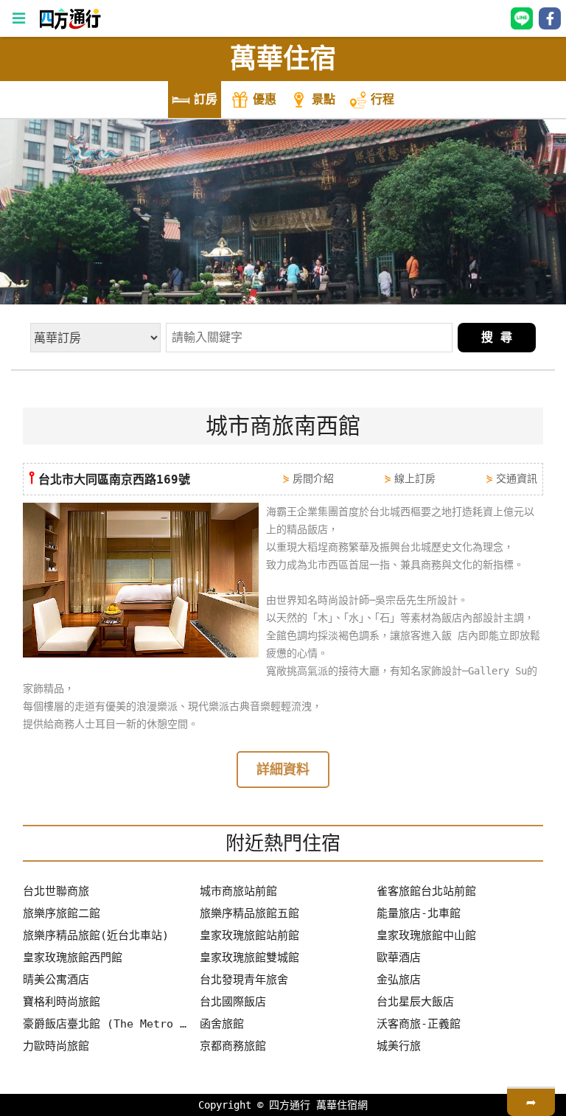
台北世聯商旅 (56, 891)
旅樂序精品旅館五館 (249, 913)
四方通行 (289, 1105)
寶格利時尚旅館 (61, 1001)
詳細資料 (283, 769)
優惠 (264, 99)
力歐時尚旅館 (56, 1046)
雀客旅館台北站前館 (426, 891)
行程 (382, 99)
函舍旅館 (222, 1023)
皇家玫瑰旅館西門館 (72, 957)
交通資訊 (516, 478)
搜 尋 (496, 337)
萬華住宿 (283, 58)
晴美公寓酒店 (56, 979)
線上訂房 (415, 478)
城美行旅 (399, 1046)
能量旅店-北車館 (419, 913)
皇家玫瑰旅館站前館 (249, 935)
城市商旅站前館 (238, 891)
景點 (323, 99)
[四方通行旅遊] (69, 26)
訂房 (205, 99)
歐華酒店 (399, 957)
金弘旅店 (399, 979)
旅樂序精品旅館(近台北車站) (96, 935)
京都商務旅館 (233, 1046)
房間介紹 (313, 478)
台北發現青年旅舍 (244, 979)
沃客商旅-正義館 (419, 1023)
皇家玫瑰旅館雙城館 (249, 957)
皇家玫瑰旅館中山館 (426, 935)
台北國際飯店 (233, 1001)
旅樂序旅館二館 (61, 913)
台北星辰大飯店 (415, 1001)
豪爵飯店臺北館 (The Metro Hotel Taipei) (106, 1023)
